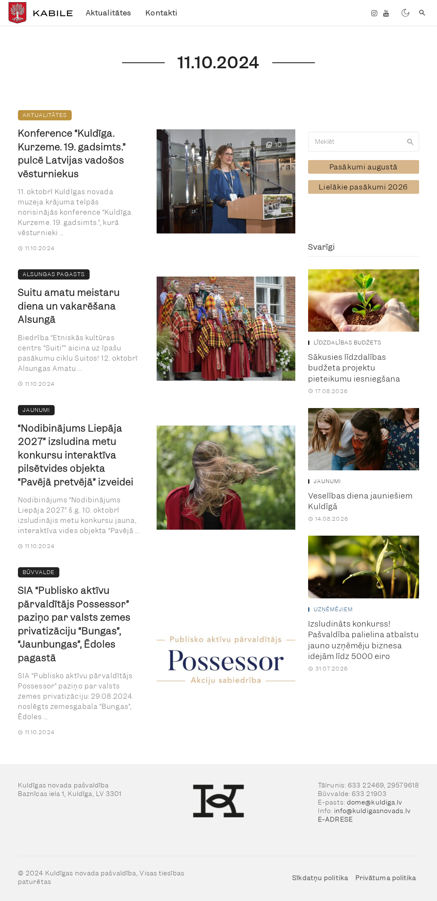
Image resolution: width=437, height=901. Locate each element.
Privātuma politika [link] (386, 878)
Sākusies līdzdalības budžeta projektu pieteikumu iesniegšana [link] (354, 368)
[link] (39, 12)
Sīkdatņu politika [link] (320, 878)
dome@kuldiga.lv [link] (375, 802)
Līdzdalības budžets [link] (348, 342)
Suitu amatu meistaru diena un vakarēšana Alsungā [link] (69, 306)
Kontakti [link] (162, 12)
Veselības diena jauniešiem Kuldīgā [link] (360, 501)
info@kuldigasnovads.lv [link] (372, 811)
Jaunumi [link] (36, 410)
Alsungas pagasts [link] (54, 274)
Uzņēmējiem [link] (333, 609)
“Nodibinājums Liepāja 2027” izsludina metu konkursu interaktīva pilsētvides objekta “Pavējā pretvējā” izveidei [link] (76, 455)
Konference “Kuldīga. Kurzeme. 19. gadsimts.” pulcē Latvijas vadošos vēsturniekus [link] (72, 153)
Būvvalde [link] (39, 572)
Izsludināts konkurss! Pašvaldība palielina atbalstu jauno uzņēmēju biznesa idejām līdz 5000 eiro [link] (363, 640)
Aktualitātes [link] (108, 12)
